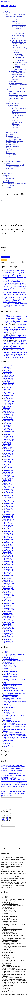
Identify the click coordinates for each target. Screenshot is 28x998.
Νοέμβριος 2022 (8, 436)
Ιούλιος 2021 (7, 461)
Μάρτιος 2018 (7, 513)
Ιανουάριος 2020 (8, 489)
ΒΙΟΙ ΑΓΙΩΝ (16, 768)
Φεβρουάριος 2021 (8, 469)
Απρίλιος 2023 (7, 428)
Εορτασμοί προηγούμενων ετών (13, 690)
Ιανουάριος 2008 (8, 588)
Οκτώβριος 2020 (8, 475)
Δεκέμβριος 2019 (8, 491)
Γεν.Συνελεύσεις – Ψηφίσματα (12, 667)
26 (4, 821)
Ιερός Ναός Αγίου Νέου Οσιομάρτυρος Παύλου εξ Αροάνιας (15, 702)
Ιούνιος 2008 (7, 585)
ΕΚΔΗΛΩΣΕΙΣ (5, 775)
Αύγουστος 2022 (8, 441)
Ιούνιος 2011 (7, 566)
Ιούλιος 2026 (7, 367)
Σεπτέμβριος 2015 (8, 535)
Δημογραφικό (7, 673)
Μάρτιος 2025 (7, 392)
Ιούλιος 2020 (7, 480)
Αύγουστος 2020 (8, 478)
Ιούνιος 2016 (7, 527)
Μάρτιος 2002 (7, 625)
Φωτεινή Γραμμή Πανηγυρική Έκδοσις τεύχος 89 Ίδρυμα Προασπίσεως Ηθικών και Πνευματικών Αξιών (15, 281)
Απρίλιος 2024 (7, 409)
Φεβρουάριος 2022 (8, 450)
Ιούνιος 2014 (7, 544)
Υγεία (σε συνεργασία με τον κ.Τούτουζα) (12, 742)
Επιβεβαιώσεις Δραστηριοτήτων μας (15, 693)
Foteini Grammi (7, 198)
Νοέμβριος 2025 (8, 380)
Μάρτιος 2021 (7, 467)
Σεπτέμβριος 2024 (8, 402)
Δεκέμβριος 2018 (8, 505)
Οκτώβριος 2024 (8, 400)
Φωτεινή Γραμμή (8, 5)
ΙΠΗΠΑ (15, 782)
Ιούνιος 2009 (7, 578)
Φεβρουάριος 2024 (8, 413)
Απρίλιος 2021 (7, 466)
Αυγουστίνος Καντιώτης (10, 662)
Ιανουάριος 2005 (8, 608)
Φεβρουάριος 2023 (8, 431)
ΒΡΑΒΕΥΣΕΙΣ (22, 768)
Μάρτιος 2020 (7, 486)
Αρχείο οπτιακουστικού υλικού (13, 660)
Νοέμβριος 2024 (8, 398)
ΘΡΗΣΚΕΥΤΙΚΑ (15, 781)
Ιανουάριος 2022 (8, 452)
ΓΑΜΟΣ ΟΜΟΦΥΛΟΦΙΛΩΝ (18, 770)
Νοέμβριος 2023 (8, 417)
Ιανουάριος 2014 (8, 547)
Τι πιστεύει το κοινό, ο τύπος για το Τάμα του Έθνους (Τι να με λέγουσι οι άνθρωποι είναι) (15, 737)
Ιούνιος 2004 (7, 611)
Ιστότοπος (4, 254)
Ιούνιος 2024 (7, 406)
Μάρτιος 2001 (7, 632)
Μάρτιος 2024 (7, 411)
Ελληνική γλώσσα (9, 687)
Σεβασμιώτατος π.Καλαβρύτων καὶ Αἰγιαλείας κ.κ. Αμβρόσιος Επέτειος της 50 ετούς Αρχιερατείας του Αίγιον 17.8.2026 (15, 287)
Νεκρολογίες (7, 714)
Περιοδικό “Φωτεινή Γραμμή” (12, 721)
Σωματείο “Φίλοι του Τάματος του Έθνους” (14, 727)
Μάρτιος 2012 (7, 560)
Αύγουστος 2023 (8, 422)
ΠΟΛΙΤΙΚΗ (15, 788)
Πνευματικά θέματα (9, 723)
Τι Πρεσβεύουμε (8, 740)
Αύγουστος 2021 (8, 459)
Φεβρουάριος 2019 (8, 502)
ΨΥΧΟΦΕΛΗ (3, 795)
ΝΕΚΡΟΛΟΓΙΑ (16, 784)
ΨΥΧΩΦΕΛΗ (9, 795)
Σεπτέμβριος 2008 (8, 583)
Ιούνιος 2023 (7, 425)
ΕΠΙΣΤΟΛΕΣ (4, 781)
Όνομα (3, 248)
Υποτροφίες (7, 745)
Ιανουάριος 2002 (8, 627)
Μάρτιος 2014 (7, 546)
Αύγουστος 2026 (8, 366)
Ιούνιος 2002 (7, 624)
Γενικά (5, 668)
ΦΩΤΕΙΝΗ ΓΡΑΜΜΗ (9, 746)
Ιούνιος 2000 (7, 638)
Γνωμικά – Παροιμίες (10, 671)
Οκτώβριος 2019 (8, 494)
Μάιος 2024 (6, 408)
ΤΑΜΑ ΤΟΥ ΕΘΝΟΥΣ (15, 791)
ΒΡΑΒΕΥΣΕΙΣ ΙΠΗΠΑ (7, 770)
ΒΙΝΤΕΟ (11, 768)
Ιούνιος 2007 (7, 591)
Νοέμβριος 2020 (8, 474)
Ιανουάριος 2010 (8, 575)
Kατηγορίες (4, 755)
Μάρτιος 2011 (7, 567)
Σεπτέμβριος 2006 (8, 596)
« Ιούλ (2, 824)
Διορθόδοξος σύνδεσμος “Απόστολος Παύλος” (14, 680)
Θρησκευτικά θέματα (10, 696)
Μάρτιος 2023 (7, 430)
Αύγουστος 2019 (8, 497)
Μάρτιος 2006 (7, 600)
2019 (1, 765)
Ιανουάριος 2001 (8, 633)
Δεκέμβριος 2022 (8, 434)
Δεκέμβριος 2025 (8, 378)
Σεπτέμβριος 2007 (8, 589)
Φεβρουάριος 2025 (8, 394)
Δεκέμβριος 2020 (8, 472)
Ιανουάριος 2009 (8, 582)
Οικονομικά (7, 717)
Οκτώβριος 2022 (8, 438)
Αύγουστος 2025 (8, 384)
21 (7, 819)
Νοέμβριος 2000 (8, 635)
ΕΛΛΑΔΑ (16, 775)
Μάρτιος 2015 (7, 538)
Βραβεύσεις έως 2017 (9, 665)
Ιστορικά (6, 704)
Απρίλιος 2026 (7, 372)
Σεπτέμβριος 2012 (8, 557)
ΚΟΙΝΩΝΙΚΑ (3, 784)
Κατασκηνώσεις (8, 706)
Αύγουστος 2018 (8, 510)
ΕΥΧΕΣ (8, 781)
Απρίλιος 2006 (7, 599)
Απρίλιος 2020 (7, 485)
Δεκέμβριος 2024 (8, 397)
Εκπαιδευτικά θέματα (10, 685)
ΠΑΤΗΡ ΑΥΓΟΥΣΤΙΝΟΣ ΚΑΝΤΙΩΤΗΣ (16, 786)
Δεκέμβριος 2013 (8, 549)
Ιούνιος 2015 (7, 536)
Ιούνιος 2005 (7, 605)
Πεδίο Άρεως (7, 718)
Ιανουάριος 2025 (8, 395)
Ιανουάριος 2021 (8, 470)
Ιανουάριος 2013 (8, 555)
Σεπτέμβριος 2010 (8, 571)
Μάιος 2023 (6, 427)
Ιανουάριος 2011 (8, 569)
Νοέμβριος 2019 (8, 492)
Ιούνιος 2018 (7, 511)
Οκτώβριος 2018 (8, 508)
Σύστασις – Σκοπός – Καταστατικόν (14, 725)
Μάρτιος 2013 (7, 553)
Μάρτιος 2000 (7, 639)
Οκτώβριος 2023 (8, 419)
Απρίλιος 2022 (7, 447)
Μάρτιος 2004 (7, 613)
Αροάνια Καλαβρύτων (10, 659)
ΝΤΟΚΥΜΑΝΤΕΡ (24, 784)
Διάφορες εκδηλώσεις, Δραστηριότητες (10, 677)
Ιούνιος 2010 (7, 572)
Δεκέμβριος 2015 (8, 531)
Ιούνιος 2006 (7, 597)
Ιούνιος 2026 (7, 369)
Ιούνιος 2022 (7, 444)
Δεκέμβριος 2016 (8, 525)
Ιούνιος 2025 (7, 387)
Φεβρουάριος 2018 (8, 514)
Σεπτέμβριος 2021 (8, 458)
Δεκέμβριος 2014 (8, 541)
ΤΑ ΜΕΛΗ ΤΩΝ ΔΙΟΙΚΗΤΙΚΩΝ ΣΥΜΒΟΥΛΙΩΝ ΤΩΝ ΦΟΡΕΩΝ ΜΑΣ (14, 733)
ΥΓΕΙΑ (13, 793)
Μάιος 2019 (6, 500)
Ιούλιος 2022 (7, 442)
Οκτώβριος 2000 (8, 636)
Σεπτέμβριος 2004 (8, 610)
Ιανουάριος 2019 (8, 503)
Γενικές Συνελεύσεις (9, 670)
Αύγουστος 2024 (8, 403)
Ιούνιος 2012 (7, 558)
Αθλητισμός (7, 657)
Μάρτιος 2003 (7, 619)
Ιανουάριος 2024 (8, 414)
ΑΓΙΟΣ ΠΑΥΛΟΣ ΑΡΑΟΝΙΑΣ (8, 765)
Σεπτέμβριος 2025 (8, 383)
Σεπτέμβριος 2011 (8, 564)
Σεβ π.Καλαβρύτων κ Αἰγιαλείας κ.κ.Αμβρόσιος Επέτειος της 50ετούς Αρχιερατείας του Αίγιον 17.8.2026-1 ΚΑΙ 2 (14, 293)
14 (7, 817)
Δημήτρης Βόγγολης (9, 315)
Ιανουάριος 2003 (8, 621)
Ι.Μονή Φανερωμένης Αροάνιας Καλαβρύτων (13, 698)
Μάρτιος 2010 (7, 574)
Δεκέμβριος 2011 (8, 563)
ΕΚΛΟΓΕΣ (12, 775)
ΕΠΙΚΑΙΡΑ (20, 779)
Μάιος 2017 (6, 522)
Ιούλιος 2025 (7, 386)
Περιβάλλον (7, 720)
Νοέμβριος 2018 (8, 506)
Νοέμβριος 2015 (8, 533)
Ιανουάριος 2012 (8, 561)
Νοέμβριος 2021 (8, 455)
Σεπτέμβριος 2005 (8, 603)
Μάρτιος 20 (7, 643)
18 (3, 819)
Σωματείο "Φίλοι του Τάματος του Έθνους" (14, 730)
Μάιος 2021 (6, 464)
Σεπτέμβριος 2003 (8, 616)
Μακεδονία (6, 710)
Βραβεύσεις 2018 (8, 664)
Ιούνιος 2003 (7, 618)
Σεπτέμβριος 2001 (8, 629)
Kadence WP (5, 996)
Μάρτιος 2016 (7, 530)
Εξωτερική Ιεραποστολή (10, 689)
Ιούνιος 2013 (7, 552)
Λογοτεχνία (7, 709)
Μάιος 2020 (6, 483)
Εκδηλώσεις (7, 682)
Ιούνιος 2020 (7, 481)
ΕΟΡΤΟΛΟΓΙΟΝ (8, 779)
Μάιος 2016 (6, 528)
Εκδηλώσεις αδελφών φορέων (12, 684)
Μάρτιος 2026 (7, 373)
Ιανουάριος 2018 (8, 516)
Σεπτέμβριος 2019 (8, 495)
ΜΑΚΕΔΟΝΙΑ (8, 784)
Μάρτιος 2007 (7, 593)
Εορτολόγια (7, 692)
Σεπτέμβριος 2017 (8, 519)
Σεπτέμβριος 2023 (8, 420)
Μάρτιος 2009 (7, 580)
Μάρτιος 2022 (7, 449)
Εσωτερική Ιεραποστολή (10, 695)
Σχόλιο (3, 234)
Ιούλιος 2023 (7, 423)
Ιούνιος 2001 (7, 630)
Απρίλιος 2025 (7, 391)
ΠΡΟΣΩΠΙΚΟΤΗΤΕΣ (5, 790)
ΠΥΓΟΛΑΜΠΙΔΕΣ (14, 790)
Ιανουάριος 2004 (8, 614)
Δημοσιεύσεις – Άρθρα (10, 674)
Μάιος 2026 (6, 370)
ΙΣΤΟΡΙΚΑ (20, 783)
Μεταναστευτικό (8, 712)
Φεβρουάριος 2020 (8, 488)
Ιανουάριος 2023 (8, 433)
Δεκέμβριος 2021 (8, 453)
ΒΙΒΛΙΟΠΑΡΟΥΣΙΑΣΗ (5, 768)
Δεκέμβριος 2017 (8, 517)
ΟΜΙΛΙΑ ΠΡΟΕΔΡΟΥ (5, 786)
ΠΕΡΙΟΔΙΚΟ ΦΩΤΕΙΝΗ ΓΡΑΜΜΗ (7, 788)
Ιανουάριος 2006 (8, 602)
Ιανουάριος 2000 (8, 641)
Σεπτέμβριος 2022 (8, 439)
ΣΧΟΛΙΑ (20, 790)
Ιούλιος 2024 (7, 405)
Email (3, 251)
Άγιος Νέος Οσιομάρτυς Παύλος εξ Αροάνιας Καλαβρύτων (14, 655)
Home (5, 653)
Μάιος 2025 (6, 389)
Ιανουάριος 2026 (8, 377)
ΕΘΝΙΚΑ (7, 773)
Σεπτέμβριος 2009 (8, 577)
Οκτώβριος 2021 (8, 456)
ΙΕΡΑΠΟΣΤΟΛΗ (10, 782)
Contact (5, 651)
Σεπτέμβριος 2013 (8, 550)
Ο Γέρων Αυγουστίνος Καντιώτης (13, 715)
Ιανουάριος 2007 (8, 594)
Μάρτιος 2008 (7, 586)
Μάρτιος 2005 (7, 607)
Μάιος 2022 (6, 445)
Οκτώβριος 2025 (8, 381)
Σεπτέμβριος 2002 (8, 622)
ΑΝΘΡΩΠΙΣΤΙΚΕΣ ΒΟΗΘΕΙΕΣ (16, 767)
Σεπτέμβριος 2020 (8, 477)
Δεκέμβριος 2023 (8, 416)
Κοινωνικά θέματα (9, 707)
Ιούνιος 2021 (7, 463)
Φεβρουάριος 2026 (8, 375)
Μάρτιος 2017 (7, 524)
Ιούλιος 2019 (7, 499)
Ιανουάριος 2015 (8, 539)
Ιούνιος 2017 (7, 521)
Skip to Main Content (7, 1)
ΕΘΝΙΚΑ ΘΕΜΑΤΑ (15, 774)
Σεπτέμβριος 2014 (8, 542)
